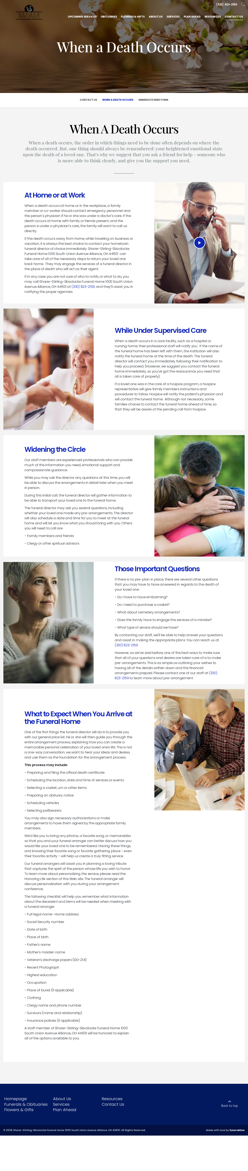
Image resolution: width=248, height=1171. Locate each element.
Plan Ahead (64, 1109)
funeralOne (237, 1130)
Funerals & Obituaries (26, 1104)
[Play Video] (199, 243)
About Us (62, 1098)
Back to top (229, 1106)
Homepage (15, 1098)
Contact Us (113, 1104)
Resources (112, 1098)
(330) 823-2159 (83, 286)
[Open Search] (243, 4)
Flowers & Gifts (19, 1109)
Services (61, 1104)
